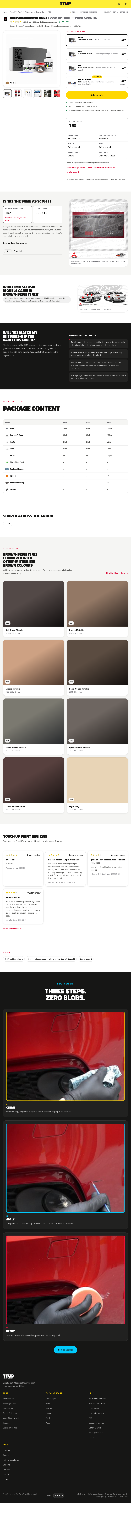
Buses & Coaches (10, 1427)
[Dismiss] (38, 1505)
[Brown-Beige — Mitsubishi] (17, 93)
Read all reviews (11, 928)
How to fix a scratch (97, 1413)
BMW (48, 1403)
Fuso (8, 523)
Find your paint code (97, 1403)
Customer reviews (96, 1422)
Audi (48, 1422)
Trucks (6, 1422)
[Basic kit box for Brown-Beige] (7, 93)
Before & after (95, 1427)
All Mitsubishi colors (115, 573)
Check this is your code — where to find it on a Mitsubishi (90, 167)
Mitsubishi (29, 12)
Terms (6, 1455)
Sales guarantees (96, 1432)
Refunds (6, 1469)
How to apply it (72, 172)
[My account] (119, 4)
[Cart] (125, 4)
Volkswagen (51, 1398)
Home (5, 12)
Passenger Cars (9, 1403)
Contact (92, 1437)
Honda (48, 1413)
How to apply (94, 1408)
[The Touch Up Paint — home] (65, 4)
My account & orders (97, 1398)
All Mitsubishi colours (14, 959)
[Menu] (4, 4)
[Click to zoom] (31, 58)
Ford (48, 1418)
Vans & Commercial (11, 1418)
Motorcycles (8, 1408)
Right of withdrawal (11, 1459)
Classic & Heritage (10, 1413)
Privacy (6, 1474)
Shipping (6, 1464)
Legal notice (8, 1450)
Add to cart (97, 95)
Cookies (6, 1479)
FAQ (90, 1418)
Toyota (49, 1408)
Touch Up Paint (16, 12)
